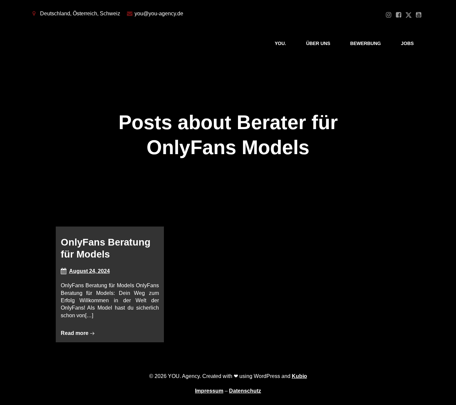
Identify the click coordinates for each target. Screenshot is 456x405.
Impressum (209, 391)
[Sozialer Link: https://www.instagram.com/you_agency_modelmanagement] (389, 15)
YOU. (280, 43)
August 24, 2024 (89, 271)
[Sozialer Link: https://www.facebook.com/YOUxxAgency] (399, 15)
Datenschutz (245, 391)
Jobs (407, 43)
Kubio (299, 376)
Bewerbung (365, 43)
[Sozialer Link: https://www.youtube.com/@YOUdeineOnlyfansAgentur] (419, 15)
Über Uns (318, 43)
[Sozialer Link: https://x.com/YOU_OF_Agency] (409, 15)
